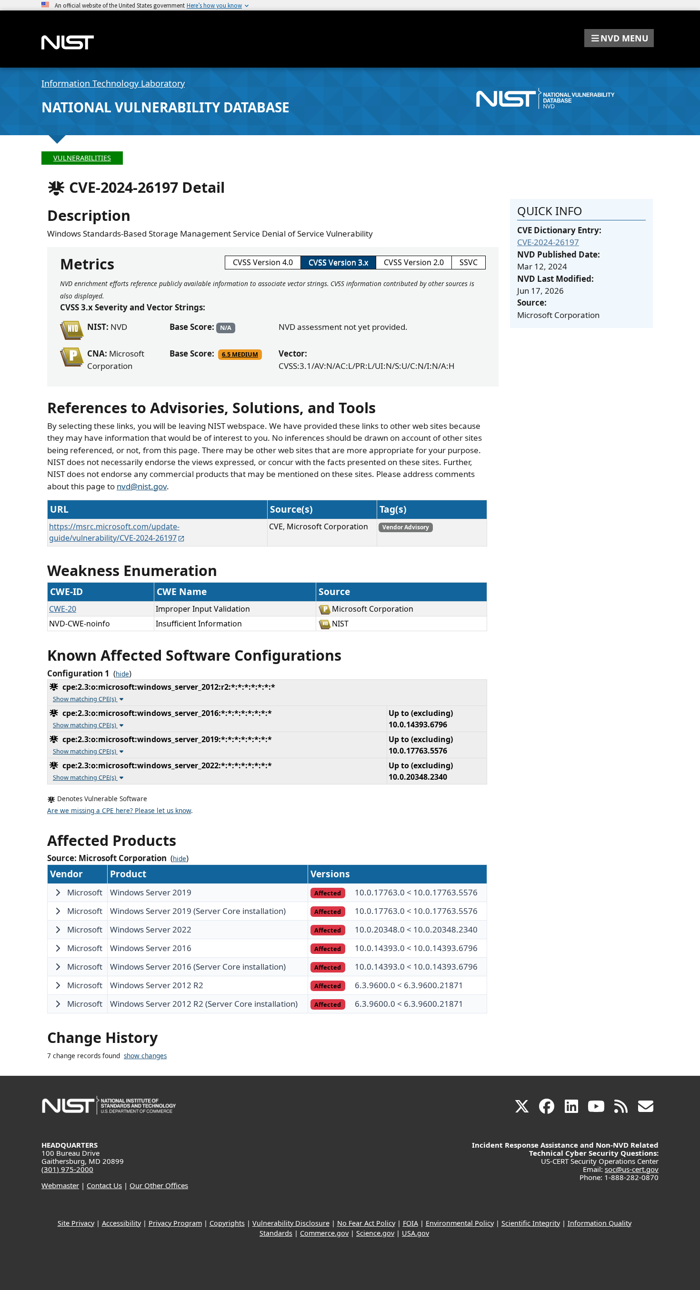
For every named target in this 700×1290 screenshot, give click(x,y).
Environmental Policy (460, 1223)
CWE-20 (62, 609)
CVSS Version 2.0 (414, 262)
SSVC (469, 262)
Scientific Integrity (530, 1223)
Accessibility (121, 1223)
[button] (619, 38)
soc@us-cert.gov (632, 1169)
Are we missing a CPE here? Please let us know (119, 810)
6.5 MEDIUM (240, 354)
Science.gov (375, 1233)
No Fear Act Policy (366, 1223)
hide (122, 674)
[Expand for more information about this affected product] (57, 892)
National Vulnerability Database (165, 107)
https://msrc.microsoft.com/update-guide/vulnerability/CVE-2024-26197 (114, 532)
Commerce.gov (324, 1233)
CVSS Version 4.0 (263, 262)
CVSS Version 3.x (338, 262)
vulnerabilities (82, 157)
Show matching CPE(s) (85, 699)
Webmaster (60, 1185)
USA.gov (415, 1233)
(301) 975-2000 (67, 1169)
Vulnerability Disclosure (291, 1223)
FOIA (410, 1223)
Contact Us (104, 1185)
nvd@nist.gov (142, 486)
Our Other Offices (159, 1185)
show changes (145, 1056)
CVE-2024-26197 (548, 242)
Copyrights (227, 1223)
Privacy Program (175, 1223)
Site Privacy (76, 1223)
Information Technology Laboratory (113, 83)
